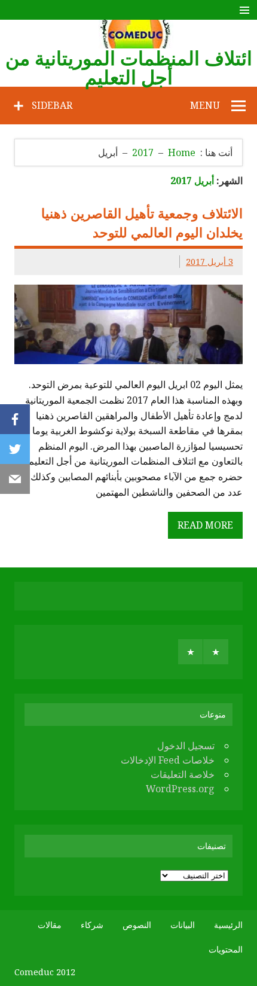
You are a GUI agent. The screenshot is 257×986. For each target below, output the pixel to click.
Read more (205, 525)
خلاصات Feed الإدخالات (168, 760)
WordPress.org (180, 788)
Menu (205, 105)
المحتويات (226, 949)
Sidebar (52, 105)
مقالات (50, 925)
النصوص (137, 925)
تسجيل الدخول (186, 745)
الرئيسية (228, 925)
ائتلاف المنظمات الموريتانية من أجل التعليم (128, 67)
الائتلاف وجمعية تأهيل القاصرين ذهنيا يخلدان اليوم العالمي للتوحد (142, 222)
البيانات (182, 925)
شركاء (92, 925)
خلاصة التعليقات (183, 774)
